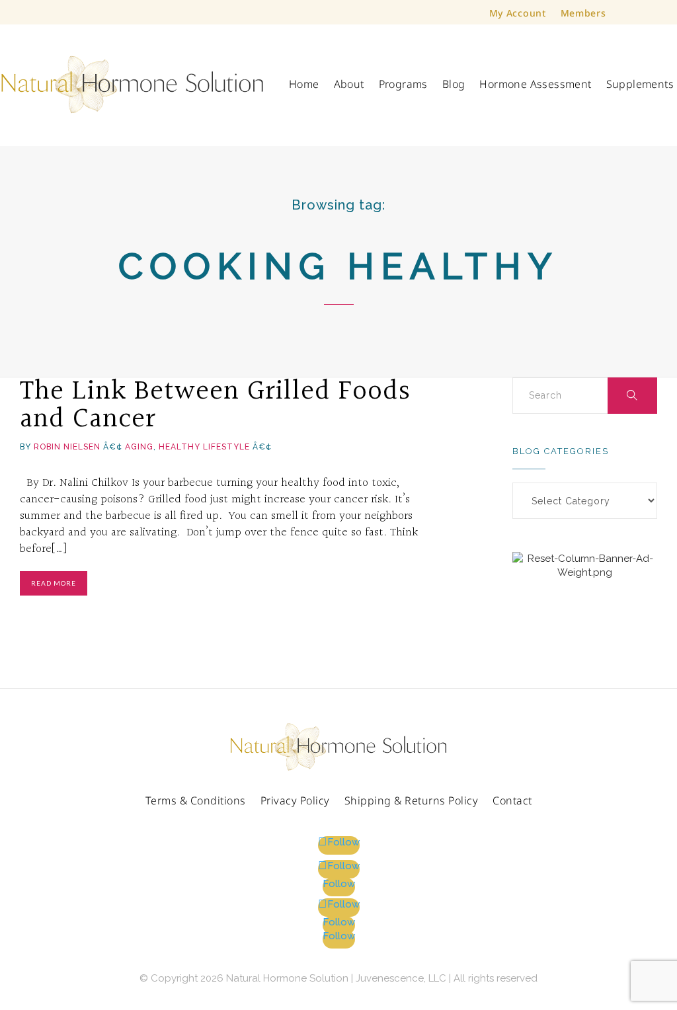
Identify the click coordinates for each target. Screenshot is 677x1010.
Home (304, 84)
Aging (139, 446)
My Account (517, 13)
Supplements (640, 84)
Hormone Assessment (535, 84)
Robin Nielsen (67, 446)
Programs (403, 84)
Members (583, 13)
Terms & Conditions (195, 801)
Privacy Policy (295, 801)
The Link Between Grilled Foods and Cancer (215, 405)
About (349, 84)
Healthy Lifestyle (204, 446)
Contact (512, 801)
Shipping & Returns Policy (411, 801)
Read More (53, 583)
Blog (453, 84)
